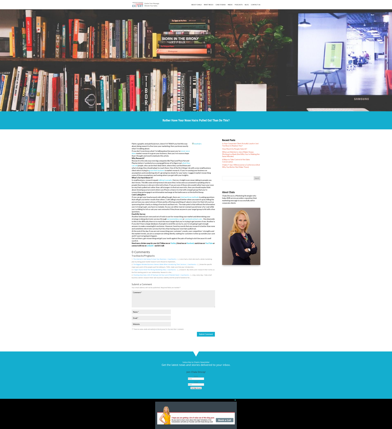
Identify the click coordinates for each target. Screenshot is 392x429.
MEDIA (230, 5)
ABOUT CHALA (196, 5)
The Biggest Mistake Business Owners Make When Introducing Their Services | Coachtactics (164, 264)
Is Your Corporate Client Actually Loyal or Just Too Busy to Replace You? (240, 144)
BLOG (247, 5)
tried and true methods (189, 197)
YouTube (209, 243)
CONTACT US (255, 5)
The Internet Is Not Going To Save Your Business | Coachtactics (155, 259)
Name (196, 376)
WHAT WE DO (208, 5)
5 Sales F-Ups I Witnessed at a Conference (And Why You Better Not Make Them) (241, 166)
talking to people (165, 180)
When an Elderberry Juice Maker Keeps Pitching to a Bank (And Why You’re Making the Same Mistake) (241, 154)
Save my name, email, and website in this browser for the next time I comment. (159, 329)
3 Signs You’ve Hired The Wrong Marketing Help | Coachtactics (154, 270)
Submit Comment (206, 334)
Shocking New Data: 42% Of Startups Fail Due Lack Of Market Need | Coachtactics (161, 275)
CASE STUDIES (221, 5)
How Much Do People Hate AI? (234, 149)
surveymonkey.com (175, 219)
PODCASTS (239, 5)
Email (196, 382)
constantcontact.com (193, 219)
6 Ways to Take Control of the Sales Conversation (236, 160)
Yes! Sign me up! (196, 388)
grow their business (157, 170)
